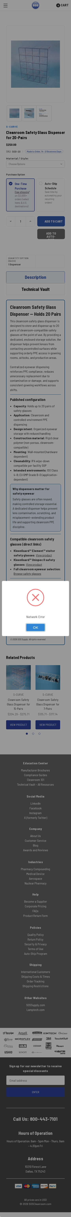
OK (35, 628)
